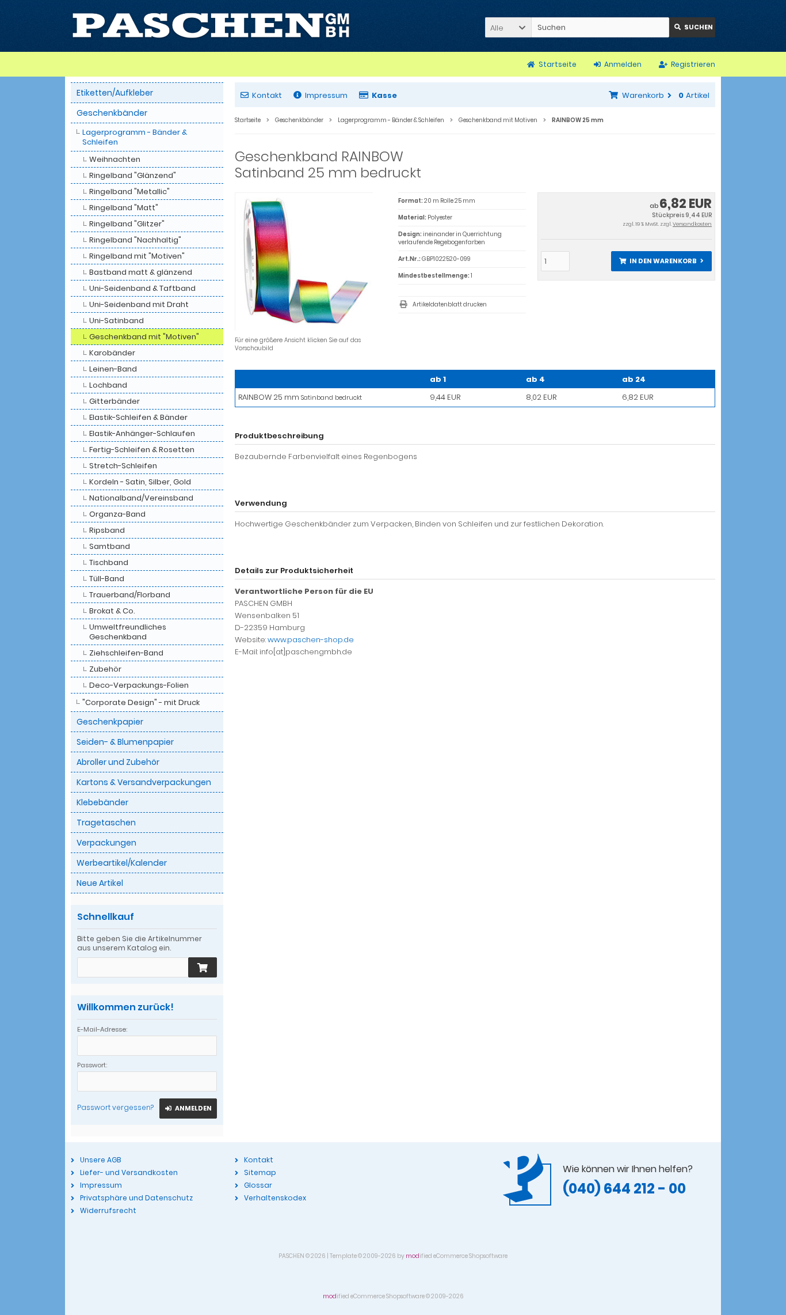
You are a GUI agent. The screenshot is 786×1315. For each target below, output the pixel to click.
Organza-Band (117, 514)
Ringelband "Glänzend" (132, 175)
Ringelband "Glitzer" (127, 223)
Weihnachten (114, 159)
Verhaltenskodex (275, 1198)
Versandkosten (692, 224)
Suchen (692, 27)
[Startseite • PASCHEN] (211, 26)
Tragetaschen (106, 822)
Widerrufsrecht (108, 1210)
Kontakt (267, 95)
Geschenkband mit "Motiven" (144, 336)
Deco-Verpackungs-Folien (139, 685)
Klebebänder (102, 802)
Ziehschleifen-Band (126, 652)
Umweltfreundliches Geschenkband (127, 632)
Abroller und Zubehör (118, 762)
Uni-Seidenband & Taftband (142, 288)
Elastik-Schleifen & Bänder (138, 417)
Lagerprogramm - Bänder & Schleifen (134, 137)
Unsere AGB (100, 1160)
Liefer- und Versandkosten (129, 1172)
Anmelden (188, 1108)
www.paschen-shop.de (311, 639)
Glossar (258, 1185)
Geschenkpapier (110, 721)
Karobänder (112, 352)
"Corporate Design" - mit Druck (141, 702)
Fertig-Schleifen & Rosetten (141, 449)
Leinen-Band (113, 368)
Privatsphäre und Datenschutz (136, 1198)
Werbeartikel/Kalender (122, 863)
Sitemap (260, 1172)
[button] (508, 27)
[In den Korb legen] (202, 967)
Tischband (108, 562)
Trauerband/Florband (129, 594)
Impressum (326, 95)
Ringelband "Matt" (123, 207)
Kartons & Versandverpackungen (144, 782)
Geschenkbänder (112, 113)
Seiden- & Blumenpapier (125, 742)
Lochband (108, 385)
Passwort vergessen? (115, 1107)
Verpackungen (106, 842)
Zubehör (105, 669)
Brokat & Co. (112, 610)
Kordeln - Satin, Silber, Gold (140, 481)
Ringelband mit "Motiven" (137, 256)
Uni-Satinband (116, 320)
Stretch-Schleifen (123, 465)
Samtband (109, 546)
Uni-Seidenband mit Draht (139, 304)
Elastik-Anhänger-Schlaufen (142, 433)
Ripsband (107, 530)
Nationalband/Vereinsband (141, 497)
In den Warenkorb (661, 261)
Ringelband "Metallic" (129, 191)
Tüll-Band (106, 578)
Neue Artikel (100, 883)
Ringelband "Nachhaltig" (135, 239)
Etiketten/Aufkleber (115, 92)
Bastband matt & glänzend (140, 272)
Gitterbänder (114, 401)
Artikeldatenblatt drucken (450, 304)
